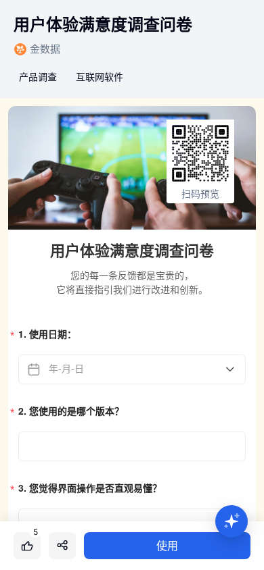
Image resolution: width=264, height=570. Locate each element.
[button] (231, 521)
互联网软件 (99, 76)
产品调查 (38, 76)
